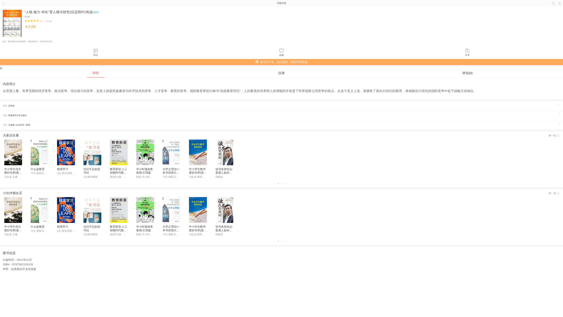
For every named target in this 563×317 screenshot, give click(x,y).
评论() (467, 73)
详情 (95, 73)
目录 (281, 73)
